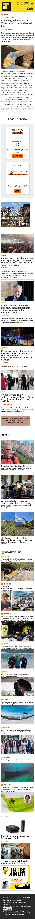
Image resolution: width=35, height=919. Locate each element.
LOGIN (17, 191)
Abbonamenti (19, 914)
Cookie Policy (6, 914)
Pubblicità (18, 912)
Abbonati (26, 3)
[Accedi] (22, 3)
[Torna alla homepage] (5, 5)
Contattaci (12, 912)
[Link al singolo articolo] (17, 243)
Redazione (6, 912)
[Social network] (28, 9)
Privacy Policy (26, 912)
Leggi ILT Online (18, 3)
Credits (13, 914)
